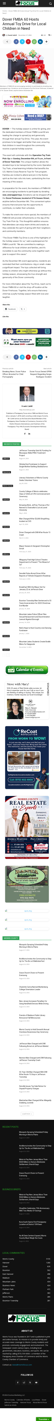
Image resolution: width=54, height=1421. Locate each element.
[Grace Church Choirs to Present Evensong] (10, 977)
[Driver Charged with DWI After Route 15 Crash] (10, 536)
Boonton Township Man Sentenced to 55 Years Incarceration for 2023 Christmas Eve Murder (35, 603)
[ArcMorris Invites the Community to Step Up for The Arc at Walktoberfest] (10, 963)
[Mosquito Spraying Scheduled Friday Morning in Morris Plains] (10, 948)
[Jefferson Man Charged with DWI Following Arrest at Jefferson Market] (10, 1047)
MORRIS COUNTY (11, 938)
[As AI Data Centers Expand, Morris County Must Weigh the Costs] (10, 1239)
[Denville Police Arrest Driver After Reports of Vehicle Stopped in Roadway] (10, 577)
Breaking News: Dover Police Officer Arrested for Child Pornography (14, 374)
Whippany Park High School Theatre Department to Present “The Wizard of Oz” (34, 562)
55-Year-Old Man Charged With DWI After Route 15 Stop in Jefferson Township (33, 1074)
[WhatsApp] (34, 41)
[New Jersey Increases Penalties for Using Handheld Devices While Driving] (10, 1005)
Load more (26, 1114)
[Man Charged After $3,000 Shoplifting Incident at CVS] (10, 523)
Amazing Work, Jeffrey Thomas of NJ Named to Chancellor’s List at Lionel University (34, 507)
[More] (46, 41)
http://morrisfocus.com (27, 410)
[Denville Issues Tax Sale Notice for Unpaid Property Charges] (10, 1090)
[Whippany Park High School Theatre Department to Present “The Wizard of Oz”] (10, 564)
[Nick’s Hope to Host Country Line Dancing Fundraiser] (10, 632)
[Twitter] (22, 41)
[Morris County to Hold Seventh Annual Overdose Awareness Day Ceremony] (10, 1033)
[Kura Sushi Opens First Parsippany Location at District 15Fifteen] (10, 1226)
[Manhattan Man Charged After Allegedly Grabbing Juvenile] (10, 1104)
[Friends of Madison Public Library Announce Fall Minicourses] (10, 1019)
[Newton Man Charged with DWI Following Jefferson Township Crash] (10, 1062)
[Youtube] (36, 1382)
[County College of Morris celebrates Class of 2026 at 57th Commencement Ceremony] (10, 495)
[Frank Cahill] (4, 35)
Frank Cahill (12, 35)
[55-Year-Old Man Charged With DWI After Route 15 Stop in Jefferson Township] (10, 1076)
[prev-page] (4, 655)
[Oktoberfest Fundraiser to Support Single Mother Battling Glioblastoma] (10, 468)
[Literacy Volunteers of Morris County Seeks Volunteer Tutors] (10, 482)
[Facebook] (16, 41)
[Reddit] (23, 1382)
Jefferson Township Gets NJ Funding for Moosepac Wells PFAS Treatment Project (35, 452)
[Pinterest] (28, 41)
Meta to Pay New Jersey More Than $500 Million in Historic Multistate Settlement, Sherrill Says (33, 1161)
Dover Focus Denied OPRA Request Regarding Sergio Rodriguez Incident (40, 374)
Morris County (7, 486)
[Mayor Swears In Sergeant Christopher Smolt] (10, 550)
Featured (6, 499)
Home (5, 11)
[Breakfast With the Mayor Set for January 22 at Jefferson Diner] (10, 591)
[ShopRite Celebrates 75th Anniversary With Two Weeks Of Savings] (10, 1212)
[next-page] (8, 655)
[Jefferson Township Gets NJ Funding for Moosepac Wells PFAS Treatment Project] (10, 454)
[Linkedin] (40, 41)
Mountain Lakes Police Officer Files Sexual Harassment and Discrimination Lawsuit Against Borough (34, 616)
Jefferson (6, 458)
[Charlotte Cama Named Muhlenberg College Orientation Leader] (10, 991)
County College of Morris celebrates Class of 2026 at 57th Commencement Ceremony (34, 493)
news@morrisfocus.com (22, 1365)
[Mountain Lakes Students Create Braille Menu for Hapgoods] (10, 645)
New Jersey (6, 472)
